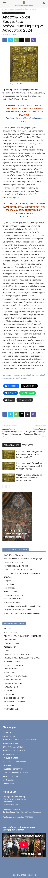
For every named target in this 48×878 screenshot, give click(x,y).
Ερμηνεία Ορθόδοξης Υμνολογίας (17, 610)
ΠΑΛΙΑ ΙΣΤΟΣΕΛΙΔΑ (11, 709)
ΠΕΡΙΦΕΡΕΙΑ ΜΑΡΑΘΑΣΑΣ (13, 747)
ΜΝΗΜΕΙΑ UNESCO (12, 661)
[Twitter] (10, 40)
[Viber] (33, 40)
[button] (4, 3)
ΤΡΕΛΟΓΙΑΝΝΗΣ (10, 591)
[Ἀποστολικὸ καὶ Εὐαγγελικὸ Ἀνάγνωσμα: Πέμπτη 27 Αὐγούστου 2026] (8, 478)
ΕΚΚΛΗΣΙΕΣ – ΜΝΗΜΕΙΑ (13, 665)
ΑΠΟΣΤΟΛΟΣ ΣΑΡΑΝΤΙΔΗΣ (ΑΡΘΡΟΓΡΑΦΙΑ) (22, 613)
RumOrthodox (9, 584)
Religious (7, 580)
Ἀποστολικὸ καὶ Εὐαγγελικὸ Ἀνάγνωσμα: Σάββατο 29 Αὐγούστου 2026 (29, 454)
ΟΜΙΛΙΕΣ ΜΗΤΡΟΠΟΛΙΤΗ (14, 562)
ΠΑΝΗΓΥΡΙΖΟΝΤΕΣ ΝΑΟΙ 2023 (16, 654)
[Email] (21, 40)
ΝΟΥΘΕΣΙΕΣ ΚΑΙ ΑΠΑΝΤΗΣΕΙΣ (16, 566)
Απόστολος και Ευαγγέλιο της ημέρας (23, 9)
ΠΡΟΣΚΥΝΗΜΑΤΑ (11, 669)
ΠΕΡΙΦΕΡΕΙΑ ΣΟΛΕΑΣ (10, 743)
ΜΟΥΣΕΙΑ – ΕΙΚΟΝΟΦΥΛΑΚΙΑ (15, 676)
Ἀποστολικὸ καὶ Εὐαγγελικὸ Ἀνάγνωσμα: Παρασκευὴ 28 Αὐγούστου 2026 (29, 466)
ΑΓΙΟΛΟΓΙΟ (8, 690)
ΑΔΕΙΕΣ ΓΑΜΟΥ (10, 647)
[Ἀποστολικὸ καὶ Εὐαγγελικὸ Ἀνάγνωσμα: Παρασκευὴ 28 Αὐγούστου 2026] (8, 466)
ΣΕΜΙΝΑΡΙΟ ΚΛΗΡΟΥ (12, 680)
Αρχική (4, 9)
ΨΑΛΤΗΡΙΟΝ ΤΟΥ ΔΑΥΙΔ (14, 555)
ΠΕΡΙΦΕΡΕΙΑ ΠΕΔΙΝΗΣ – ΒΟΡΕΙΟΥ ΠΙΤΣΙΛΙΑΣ (20, 740)
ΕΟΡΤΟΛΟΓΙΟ (9, 694)
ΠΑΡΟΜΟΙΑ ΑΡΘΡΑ (11, 445)
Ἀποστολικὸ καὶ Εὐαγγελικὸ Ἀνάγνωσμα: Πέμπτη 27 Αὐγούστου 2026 (29, 478)
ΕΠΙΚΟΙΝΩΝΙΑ (8, 783)
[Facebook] (4, 40)
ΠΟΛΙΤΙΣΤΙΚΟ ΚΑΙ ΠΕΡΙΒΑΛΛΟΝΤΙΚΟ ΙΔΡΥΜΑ (22, 658)
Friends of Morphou (12, 602)
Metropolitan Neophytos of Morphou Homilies (22, 606)
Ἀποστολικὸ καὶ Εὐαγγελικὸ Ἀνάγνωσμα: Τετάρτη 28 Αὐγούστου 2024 (12, 433)
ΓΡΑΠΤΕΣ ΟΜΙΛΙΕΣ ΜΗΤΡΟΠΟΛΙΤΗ (18, 569)
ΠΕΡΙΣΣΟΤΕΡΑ (27, 445)
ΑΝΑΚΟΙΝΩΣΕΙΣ (10, 632)
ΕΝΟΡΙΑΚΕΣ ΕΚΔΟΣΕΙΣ (13, 643)
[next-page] (7, 486)
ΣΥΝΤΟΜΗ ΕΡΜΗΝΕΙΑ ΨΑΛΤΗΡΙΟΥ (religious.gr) (23, 559)
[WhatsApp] (16, 40)
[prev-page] (4, 486)
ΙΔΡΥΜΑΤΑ (8, 650)
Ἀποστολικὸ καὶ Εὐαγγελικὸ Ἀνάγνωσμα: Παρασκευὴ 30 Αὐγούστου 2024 (35, 433)
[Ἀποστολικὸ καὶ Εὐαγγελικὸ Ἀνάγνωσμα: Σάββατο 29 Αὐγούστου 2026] (8, 454)
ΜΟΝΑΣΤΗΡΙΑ (10, 672)
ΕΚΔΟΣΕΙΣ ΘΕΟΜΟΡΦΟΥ (14, 698)
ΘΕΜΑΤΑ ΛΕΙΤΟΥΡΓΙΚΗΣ (14, 683)
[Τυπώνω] (27, 40)
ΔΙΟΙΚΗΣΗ (8, 629)
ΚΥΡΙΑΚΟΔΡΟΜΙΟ (11, 687)
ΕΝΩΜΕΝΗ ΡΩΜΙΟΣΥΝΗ (14, 595)
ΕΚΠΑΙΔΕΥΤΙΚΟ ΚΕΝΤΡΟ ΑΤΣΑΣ (17, 701)
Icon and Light (9, 588)
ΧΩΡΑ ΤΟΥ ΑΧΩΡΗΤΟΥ (13, 599)
